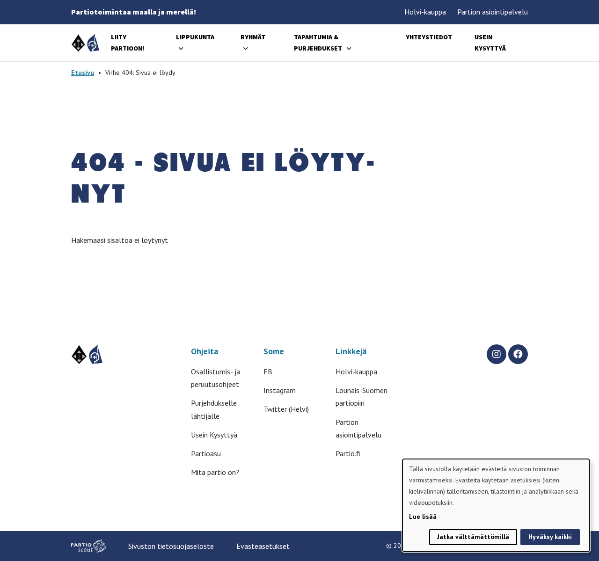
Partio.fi (348, 453)
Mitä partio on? (215, 472)
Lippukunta (195, 37)
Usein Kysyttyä (214, 434)
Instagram (279, 390)
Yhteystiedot (429, 37)
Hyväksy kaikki (550, 536)
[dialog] (496, 505)
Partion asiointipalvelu (492, 11)
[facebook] (518, 354)
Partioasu (206, 453)
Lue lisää (423, 516)
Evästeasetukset (263, 546)
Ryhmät (253, 37)
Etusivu (82, 72)
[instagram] (496, 354)
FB (267, 371)
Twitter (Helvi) (286, 409)
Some (273, 351)
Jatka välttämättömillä (473, 536)
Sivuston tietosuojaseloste (171, 546)
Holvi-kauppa (425, 11)
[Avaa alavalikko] (181, 48)
